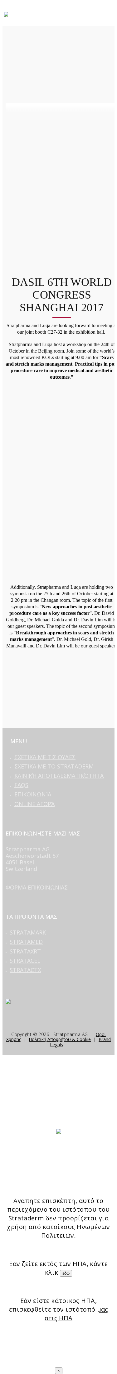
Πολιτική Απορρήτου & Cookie (60, 1039)
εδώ (66, 1273)
